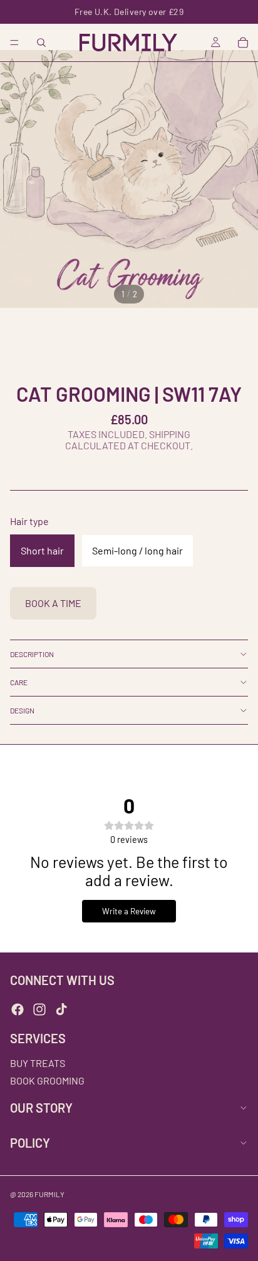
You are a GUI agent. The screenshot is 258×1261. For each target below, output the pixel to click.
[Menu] (14, 42)
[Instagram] (39, 1009)
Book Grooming (47, 1080)
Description (32, 654)
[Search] (41, 42)
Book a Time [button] (53, 603)
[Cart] (243, 42)
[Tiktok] (61, 1009)
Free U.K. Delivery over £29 (129, 11)
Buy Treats (37, 1064)
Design (22, 710)
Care (19, 682)
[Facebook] (17, 1009)
